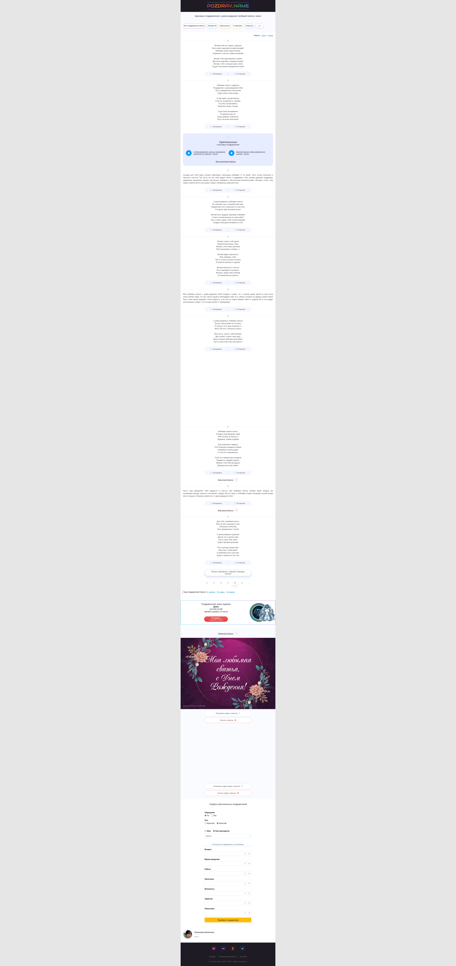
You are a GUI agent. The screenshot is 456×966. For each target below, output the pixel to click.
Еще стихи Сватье (225, 480)
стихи (263, 35)
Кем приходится (222, 831)
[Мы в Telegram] (242, 948)
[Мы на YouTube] (213, 948)
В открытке (241, 74)
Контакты (243, 956)
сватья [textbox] (208, 836)
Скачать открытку (226, 720)
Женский (222, 823)
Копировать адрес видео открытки (226, 786)
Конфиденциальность (227, 956)
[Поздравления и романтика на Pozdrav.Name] (228, 6)
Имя (209, 831)
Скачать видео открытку (226, 793)
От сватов (211, 592)
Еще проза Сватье (225, 510)
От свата (220, 592)
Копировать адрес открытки (226, 713)
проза (270, 35)
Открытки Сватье (225, 634)
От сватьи (230, 592)
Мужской (210, 823)
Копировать (217, 74)
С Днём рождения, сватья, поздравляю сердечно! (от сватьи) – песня (209, 153)
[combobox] (228, 836)
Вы (215, 815)
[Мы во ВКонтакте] (223, 948)
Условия (212, 956)
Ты (208, 815)
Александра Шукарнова (204, 932)
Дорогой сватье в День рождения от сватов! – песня (250, 153)
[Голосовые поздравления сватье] (259, 25)
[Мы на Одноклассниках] (232, 948)
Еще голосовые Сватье (226, 161)
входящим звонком (216, 619)
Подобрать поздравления (228, 920)
